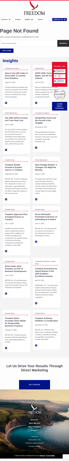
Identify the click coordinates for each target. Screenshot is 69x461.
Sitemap (42, 455)
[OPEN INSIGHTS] (32, 19)
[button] (59, 71)
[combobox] (28, 43)
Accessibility (50, 455)
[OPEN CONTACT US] (64, 19)
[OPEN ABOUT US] (9, 19)
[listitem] (16, 86)
